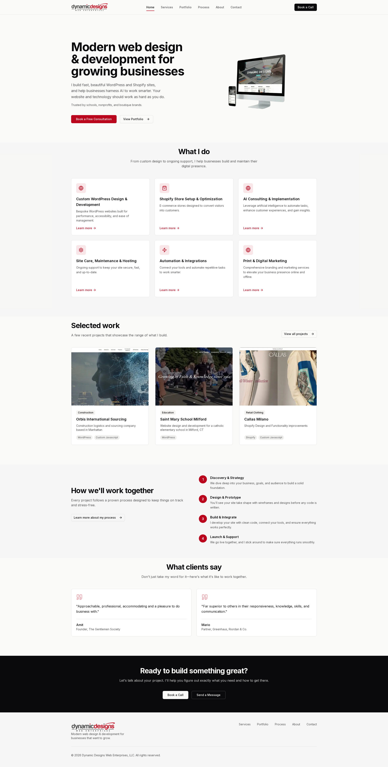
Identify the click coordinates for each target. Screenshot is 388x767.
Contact (236, 7)
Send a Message (208, 695)
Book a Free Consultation (94, 119)
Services (167, 7)
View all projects (296, 334)
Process (203, 7)
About (220, 7)
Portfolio (185, 7)
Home (150, 7)
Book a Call (306, 7)
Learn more (84, 228)
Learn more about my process (95, 517)
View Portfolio (133, 119)
